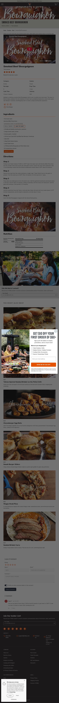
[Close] (25, 680)
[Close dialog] (55, 331)
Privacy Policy (12, 692)
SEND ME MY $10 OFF (43, 364)
